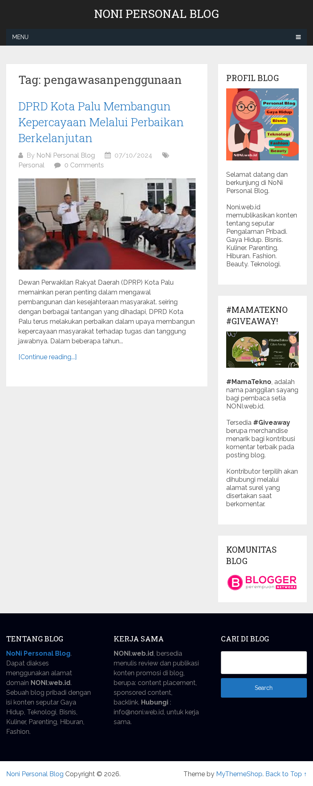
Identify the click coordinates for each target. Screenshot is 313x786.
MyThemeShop (239, 774)
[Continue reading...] (47, 357)
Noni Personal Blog (156, 14)
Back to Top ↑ (286, 774)
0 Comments (84, 165)
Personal (31, 165)
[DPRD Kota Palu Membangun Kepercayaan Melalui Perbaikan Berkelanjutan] (107, 224)
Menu (20, 37)
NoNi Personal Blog (65, 155)
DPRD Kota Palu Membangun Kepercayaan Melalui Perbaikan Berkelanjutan (101, 122)
